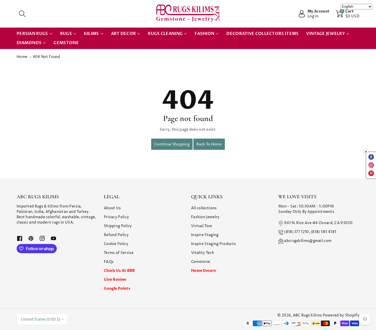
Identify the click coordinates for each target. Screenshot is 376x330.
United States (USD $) (40, 319)
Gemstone (200, 261)
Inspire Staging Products (213, 243)
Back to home (209, 144)
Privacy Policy (116, 217)
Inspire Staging (205, 235)
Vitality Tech (202, 252)
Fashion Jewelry (205, 217)
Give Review (115, 279)
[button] (22, 13)
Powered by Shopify (341, 315)
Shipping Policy (118, 226)
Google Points (117, 288)
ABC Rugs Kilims (307, 315)
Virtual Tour (202, 226)
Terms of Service (119, 252)
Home (22, 56)
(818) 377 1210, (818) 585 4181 (310, 231)
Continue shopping (172, 144)
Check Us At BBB (119, 270)
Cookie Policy (116, 243)
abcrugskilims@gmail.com (307, 240)
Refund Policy (116, 235)
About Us (112, 208)
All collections (204, 208)
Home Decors (203, 270)
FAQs (109, 261)
